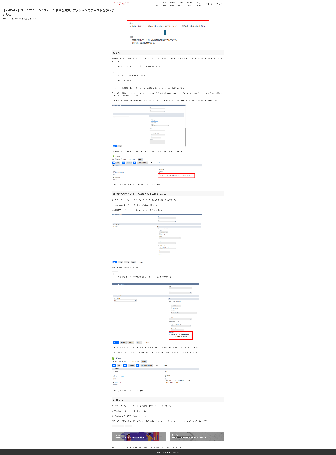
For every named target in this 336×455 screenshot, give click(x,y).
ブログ (34, 19)
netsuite (129, 426)
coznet (116, 426)
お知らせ (26, 19)
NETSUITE (17, 19)
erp (122, 426)
